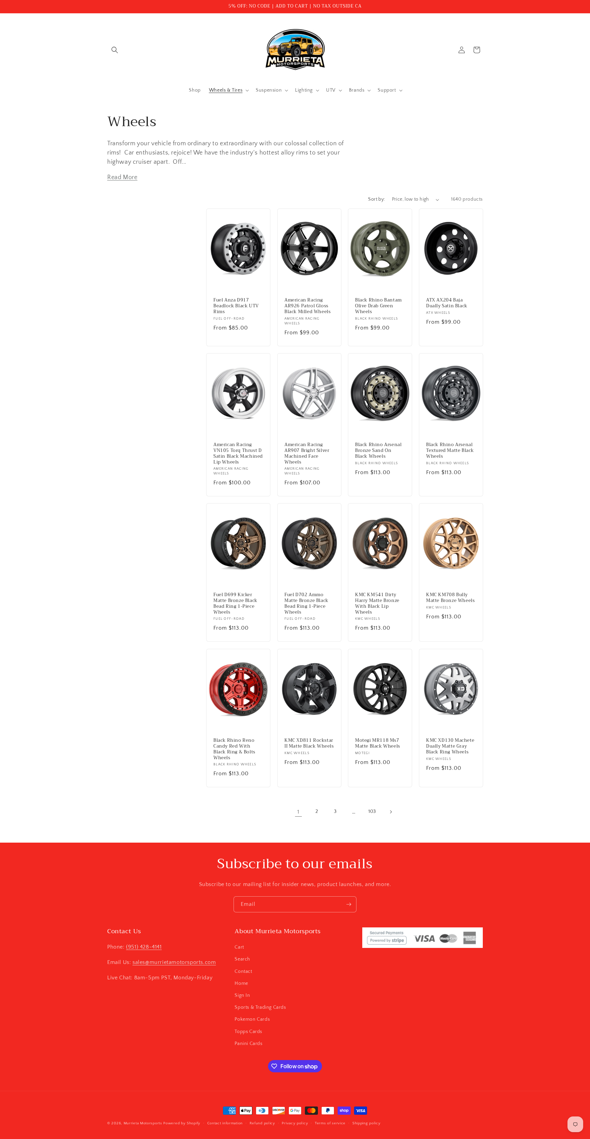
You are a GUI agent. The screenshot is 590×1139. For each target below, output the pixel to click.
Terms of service (330, 1123)
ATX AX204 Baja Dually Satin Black (446, 303)
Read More (122, 177)
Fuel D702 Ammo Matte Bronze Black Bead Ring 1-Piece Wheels (306, 603)
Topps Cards (248, 1031)
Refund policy (262, 1123)
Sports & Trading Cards (260, 1007)
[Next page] (390, 811)
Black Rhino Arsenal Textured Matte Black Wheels (450, 450)
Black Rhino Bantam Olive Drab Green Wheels (378, 306)
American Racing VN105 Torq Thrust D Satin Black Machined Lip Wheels (238, 453)
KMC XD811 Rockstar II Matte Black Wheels (309, 743)
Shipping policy (366, 1123)
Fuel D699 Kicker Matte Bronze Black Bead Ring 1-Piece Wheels (235, 603)
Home (241, 983)
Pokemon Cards (252, 1019)
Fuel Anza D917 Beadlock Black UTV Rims (236, 306)
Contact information (225, 1123)
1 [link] (298, 812)
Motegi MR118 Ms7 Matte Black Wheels (377, 743)
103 (372, 811)
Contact (243, 971)
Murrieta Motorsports (143, 1123)
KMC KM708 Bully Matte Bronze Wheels (450, 598)
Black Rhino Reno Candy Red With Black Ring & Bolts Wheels (234, 749)
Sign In (242, 995)
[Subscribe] (348, 904)
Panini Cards (248, 1043)
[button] (114, 49)
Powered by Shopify (181, 1123)
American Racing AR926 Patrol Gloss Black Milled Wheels (307, 306)
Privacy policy (295, 1123)
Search (242, 959)
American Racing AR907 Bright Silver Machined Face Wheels (306, 453)
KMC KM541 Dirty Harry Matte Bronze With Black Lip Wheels (377, 603)
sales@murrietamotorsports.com (174, 962)
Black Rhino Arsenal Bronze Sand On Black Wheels (378, 450)
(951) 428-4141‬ (143, 947)
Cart (239, 947)
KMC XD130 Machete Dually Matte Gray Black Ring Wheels (450, 746)
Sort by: (376, 199)
